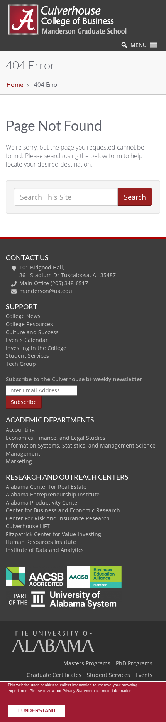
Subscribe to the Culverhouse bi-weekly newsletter (74, 379)
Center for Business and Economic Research (63, 510)
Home (15, 84)
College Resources (29, 324)
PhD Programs (134, 663)
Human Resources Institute (41, 541)
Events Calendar (27, 339)
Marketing (19, 461)
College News (23, 316)
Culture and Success (32, 332)
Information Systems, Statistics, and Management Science (81, 445)
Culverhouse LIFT (28, 526)
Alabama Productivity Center (43, 502)
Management (23, 453)
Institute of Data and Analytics (45, 550)
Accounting (20, 429)
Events (144, 674)
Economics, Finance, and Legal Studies (55, 437)
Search (135, 197)
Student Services (27, 355)
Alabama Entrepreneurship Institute (53, 494)
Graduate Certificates (54, 674)
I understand (36, 711)
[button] (138, 45)
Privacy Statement (79, 690)
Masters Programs (86, 663)
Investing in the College (36, 348)
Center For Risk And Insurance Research (58, 518)
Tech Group (21, 363)
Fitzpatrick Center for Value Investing (53, 534)
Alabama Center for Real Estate (46, 486)
